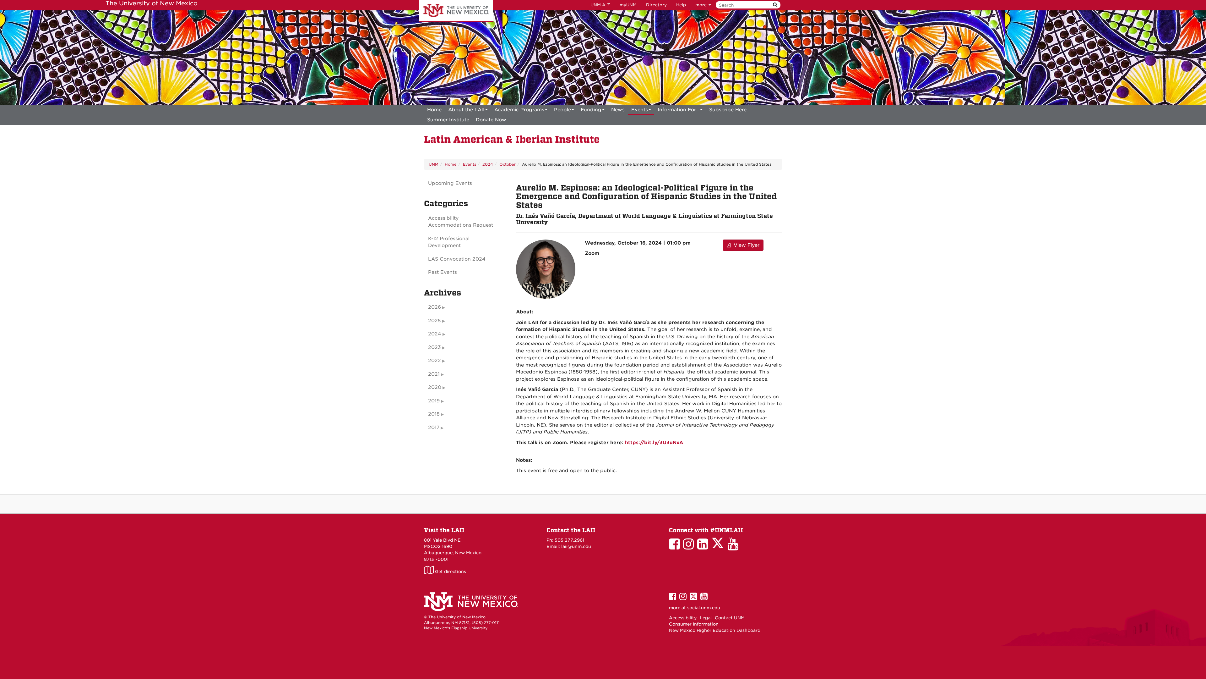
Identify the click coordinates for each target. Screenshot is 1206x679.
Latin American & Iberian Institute (512, 139)
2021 (434, 374)
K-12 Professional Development (449, 242)
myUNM (628, 5)
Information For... (678, 110)
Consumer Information (694, 624)
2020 (434, 387)
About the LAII (466, 110)
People (562, 110)
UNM (433, 164)
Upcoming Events (450, 183)
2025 (434, 320)
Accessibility (683, 617)
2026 (434, 307)
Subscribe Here (728, 110)
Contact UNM (730, 617)
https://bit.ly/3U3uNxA (654, 442)
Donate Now (491, 120)
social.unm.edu (703, 607)
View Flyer (745, 245)
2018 (434, 414)
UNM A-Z (600, 5)
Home (434, 110)
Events (639, 110)
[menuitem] (434, 110)
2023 (434, 347)
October (507, 164)
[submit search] (775, 4)
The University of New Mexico (456, 11)
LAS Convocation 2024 (457, 259)
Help (681, 5)
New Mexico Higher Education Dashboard (714, 630)
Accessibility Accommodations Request (460, 221)
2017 (433, 427)
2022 (434, 360)
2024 (487, 164)
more (701, 5)
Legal (706, 617)
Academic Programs (519, 110)
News (618, 110)
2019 (434, 401)
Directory (656, 5)
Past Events (442, 272)
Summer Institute (448, 120)
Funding (591, 110)
